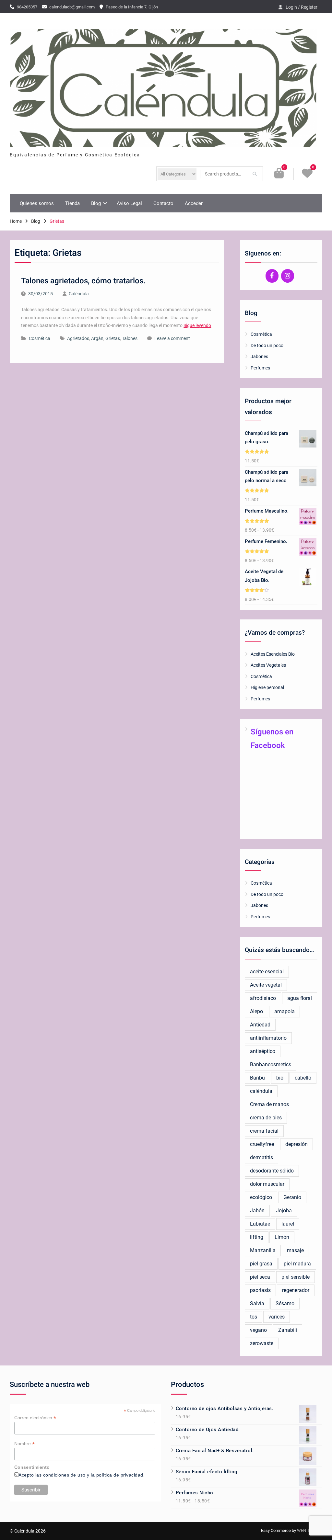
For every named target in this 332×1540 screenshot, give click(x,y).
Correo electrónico (35, 1418)
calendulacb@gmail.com (72, 7)
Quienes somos (37, 203)
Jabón (257, 1210)
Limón (282, 1237)
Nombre (24, 1444)
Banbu (257, 1078)
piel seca (260, 1277)
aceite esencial (267, 971)
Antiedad (260, 1025)
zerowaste (261, 1343)
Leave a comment (172, 338)
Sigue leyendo (197, 325)
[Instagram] (287, 276)
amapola (284, 1011)
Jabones (259, 356)
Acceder (194, 203)
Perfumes (260, 367)
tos (253, 1317)
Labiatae (260, 1224)
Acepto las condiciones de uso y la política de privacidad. (81, 1475)
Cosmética (39, 338)
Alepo (256, 1011)
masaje (295, 1250)
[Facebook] (272, 276)
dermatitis (261, 1157)
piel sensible (295, 1277)
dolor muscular (267, 1184)
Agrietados (78, 338)
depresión (296, 1144)
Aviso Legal (129, 203)
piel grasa (261, 1264)
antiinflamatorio (268, 1038)
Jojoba (284, 1210)
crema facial (264, 1131)
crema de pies (266, 1118)
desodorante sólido (272, 1171)
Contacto (163, 203)
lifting (256, 1237)
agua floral (299, 998)
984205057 (27, 7)
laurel (287, 1224)
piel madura (297, 1264)
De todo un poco (267, 345)
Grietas (112, 338)
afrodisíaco (263, 998)
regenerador (295, 1290)
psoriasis (260, 1290)
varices (276, 1317)
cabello (303, 1078)
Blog (96, 203)
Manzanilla (263, 1250)
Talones (129, 338)
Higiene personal (267, 687)
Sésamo (285, 1303)
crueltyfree (262, 1144)
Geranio (292, 1197)
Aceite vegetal (266, 985)
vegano (258, 1330)
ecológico (261, 1197)
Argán (97, 338)
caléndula (261, 1091)
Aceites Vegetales (268, 665)
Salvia (257, 1303)
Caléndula (79, 293)
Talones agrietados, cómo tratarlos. (83, 281)
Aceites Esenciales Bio (273, 654)
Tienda (72, 203)
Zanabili (287, 1330)
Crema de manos (269, 1104)
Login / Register (301, 7)
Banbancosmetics (270, 1064)
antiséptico (262, 1051)
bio (279, 1078)
